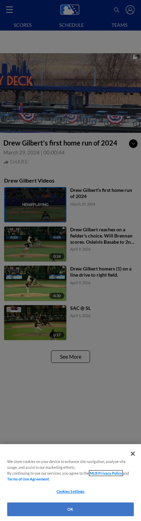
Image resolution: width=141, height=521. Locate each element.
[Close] (132, 453)
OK (70, 509)
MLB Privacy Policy (106, 473)
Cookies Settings (70, 491)
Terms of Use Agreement (28, 479)
